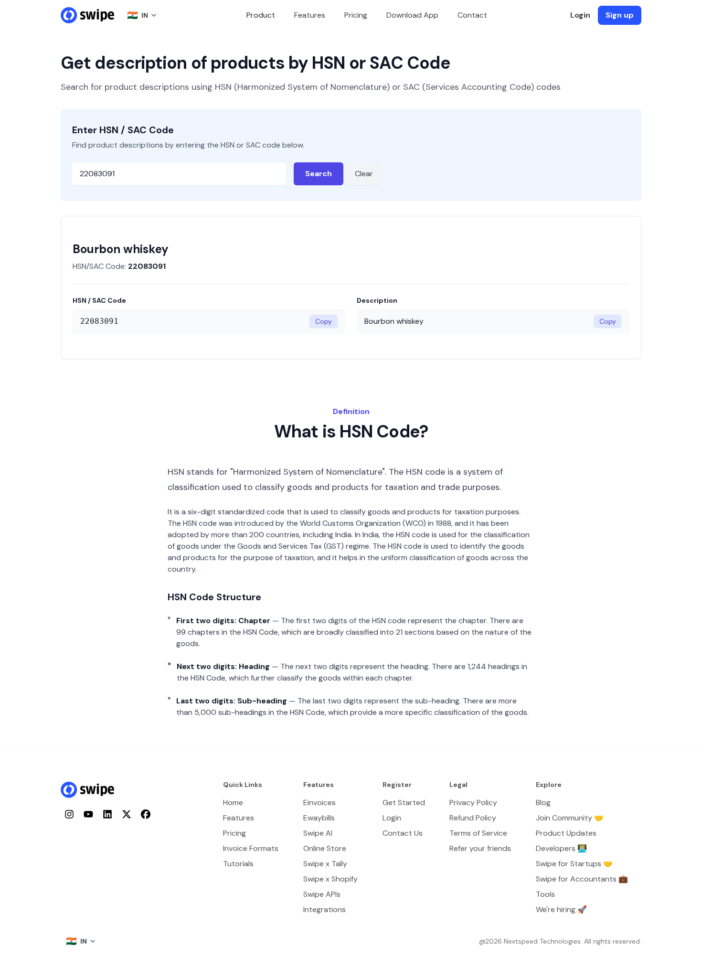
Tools (545, 894)
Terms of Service (478, 833)
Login (580, 15)
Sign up (620, 15)
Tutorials (238, 864)
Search (318, 174)
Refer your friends (480, 848)
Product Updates (566, 833)
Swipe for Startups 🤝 (574, 864)
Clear (364, 174)
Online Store (324, 848)
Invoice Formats (250, 848)
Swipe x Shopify (330, 879)
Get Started (404, 802)
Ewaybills (319, 818)
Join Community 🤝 (570, 818)
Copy (323, 321)
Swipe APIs (321, 894)
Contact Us (403, 833)
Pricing (355, 15)
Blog (543, 802)
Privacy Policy (473, 802)
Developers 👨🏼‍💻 (561, 848)
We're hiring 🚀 (561, 909)
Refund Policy (472, 818)
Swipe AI (317, 833)
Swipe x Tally (325, 864)
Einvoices (319, 802)
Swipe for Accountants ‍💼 (582, 879)
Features (309, 15)
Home (233, 802)
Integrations (324, 909)
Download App (412, 15)
